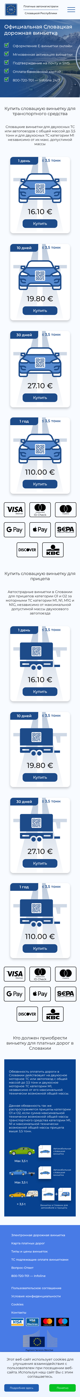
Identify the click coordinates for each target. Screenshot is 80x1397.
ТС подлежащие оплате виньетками (39, 1260)
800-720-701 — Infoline (28, 1276)
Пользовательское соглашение (36, 1288)
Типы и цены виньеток (29, 1251)
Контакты (18, 1312)
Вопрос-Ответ (22, 1268)
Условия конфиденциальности (36, 1296)
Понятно (62, 1387)
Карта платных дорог (28, 1243)
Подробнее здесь (21, 1387)
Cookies (17, 1304)
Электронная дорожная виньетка (38, 1235)
